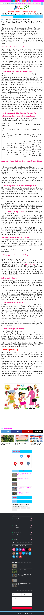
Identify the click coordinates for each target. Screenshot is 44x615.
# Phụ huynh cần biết (7, 428)
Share (18, 431)
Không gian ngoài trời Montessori (5, 444)
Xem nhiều (22, 471)
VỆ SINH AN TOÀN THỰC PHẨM (20, 444)
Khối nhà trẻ (21, 506)
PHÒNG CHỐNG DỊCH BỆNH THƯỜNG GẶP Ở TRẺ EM (35, 444)
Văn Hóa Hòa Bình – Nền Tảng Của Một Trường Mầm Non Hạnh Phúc (22, 3)
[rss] (25, 1)
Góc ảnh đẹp (15, 504)
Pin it (29, 431)
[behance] (27, 1)
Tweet (7, 431)
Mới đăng (15, 471)
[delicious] (32, 1)
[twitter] (14, 1)
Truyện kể (23, 508)
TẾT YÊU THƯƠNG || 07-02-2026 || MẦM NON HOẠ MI (25, 584)
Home (2, 19)
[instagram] (30, 1)
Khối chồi (22, 504)
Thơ (27, 506)
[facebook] (12, 1)
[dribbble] (23, 1)
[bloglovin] (21, 1)
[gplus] (16, 1)
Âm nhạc (15, 510)
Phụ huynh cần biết (8, 19)
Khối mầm (15, 506)
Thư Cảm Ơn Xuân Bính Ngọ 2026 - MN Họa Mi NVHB (25, 579)
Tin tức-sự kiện (16, 508)
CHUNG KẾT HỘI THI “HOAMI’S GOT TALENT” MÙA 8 (24, 493)
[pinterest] (18, 1)
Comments (28, 471)
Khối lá (27, 504)
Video (28, 508)
